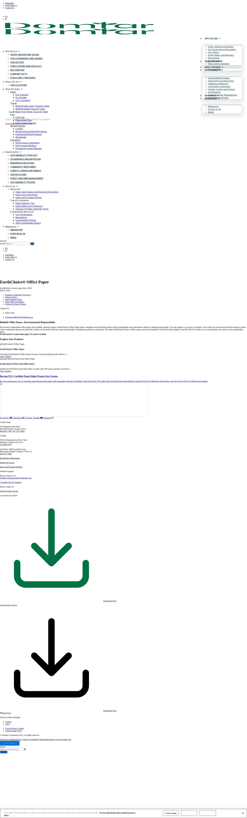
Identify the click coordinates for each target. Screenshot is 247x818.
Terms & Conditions (8, 739)
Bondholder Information (10, 458)
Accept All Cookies (207, 813)
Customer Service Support (10, 482)
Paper (13, 92)
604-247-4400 (6, 454)
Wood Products (17, 125)
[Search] (32, 243)
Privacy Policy (22, 739)
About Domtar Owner (9, 491)
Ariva (7, 724)
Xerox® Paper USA (13, 731)
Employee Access (7, 463)
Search (3, 243)
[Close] (243, 813)
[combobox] (12, 749)
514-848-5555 (6, 445)
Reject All (189, 813)
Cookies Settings (9, 743)
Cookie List (66, 739)
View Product (5, 356)
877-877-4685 (19, 431)
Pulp (12, 114)
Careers (8, 722)
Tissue (13, 103)
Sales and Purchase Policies (11, 467)
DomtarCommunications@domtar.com (15, 478)
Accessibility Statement (37, 739)
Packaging (15, 140)
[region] (123, 813)
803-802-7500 (6, 431)
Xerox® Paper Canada (14, 728)
